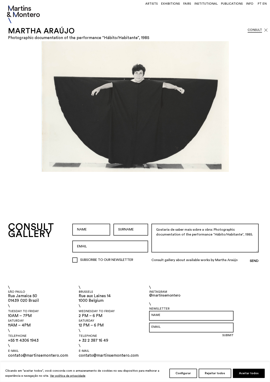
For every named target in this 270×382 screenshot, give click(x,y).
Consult (255, 29)
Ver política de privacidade (67, 375)
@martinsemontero (164, 295)
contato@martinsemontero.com (38, 356)
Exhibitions (170, 3)
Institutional (206, 3)
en (264, 3)
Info (249, 3)
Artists (151, 3)
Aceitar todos (249, 373)
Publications (232, 3)
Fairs (187, 3)
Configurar (183, 373)
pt (260, 3)
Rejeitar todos (215, 373)
